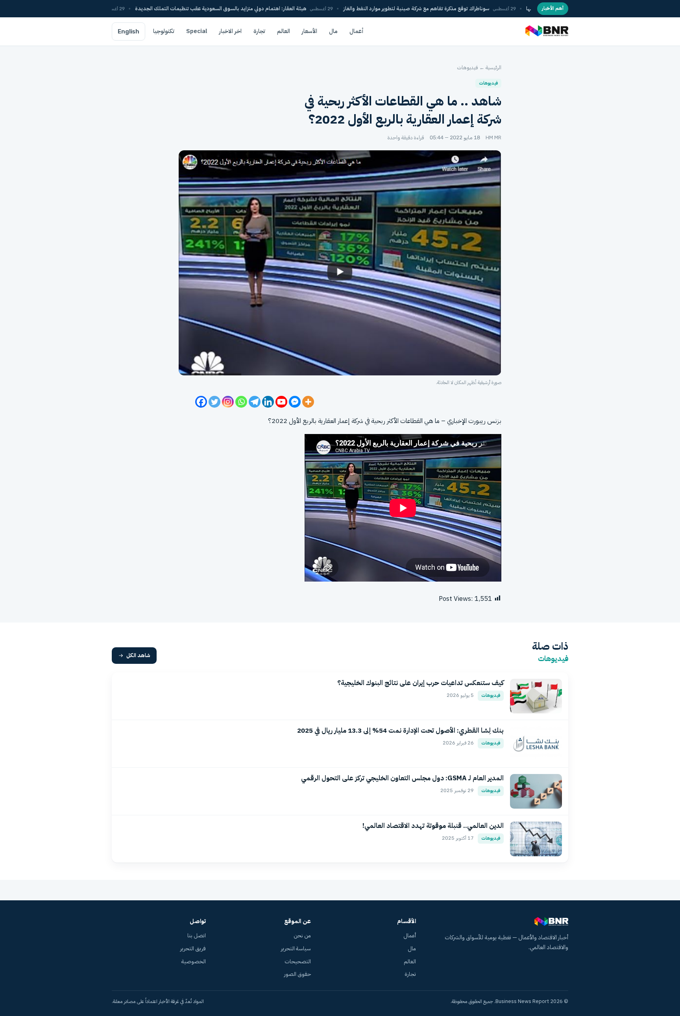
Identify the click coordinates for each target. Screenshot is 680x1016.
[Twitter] (214, 402)
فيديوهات (467, 67)
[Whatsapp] (241, 402)
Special (196, 31)
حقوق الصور (297, 974)
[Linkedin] (268, 402)
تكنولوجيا (163, 31)
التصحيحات (298, 961)
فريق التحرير (193, 948)
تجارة (259, 31)
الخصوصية (193, 961)
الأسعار (309, 31)
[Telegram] (255, 402)
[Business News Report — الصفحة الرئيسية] (546, 31)
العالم (283, 31)
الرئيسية (493, 67)
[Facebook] (201, 402)
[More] (308, 402)
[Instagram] (228, 402)
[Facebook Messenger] (295, 402)
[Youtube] (281, 402)
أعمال (356, 31)
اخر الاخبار (230, 31)
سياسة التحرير (296, 948)
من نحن (302, 935)
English (128, 31)
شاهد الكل (138, 655)
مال (333, 31)
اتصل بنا (196, 935)
